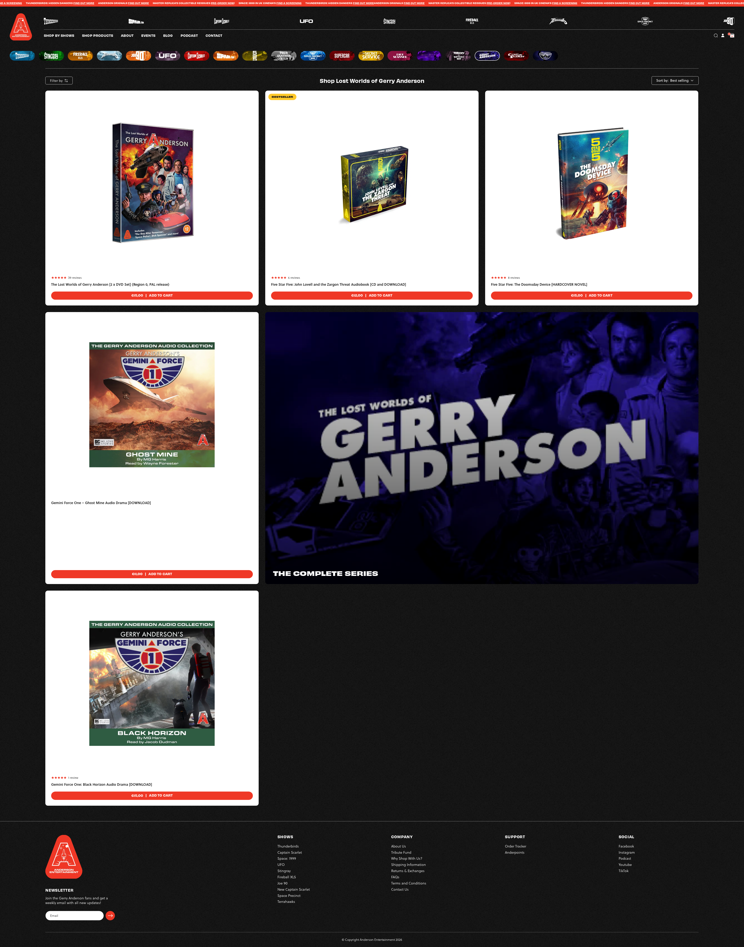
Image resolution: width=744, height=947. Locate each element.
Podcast (625, 858)
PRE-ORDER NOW (81, 3)
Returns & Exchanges (408, 870)
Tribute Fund (401, 852)
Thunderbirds (288, 846)
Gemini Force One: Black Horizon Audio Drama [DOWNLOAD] (101, 784)
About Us (398, 846)
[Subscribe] (110, 915)
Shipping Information (408, 864)
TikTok (624, 870)
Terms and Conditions (408, 883)
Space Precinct (289, 895)
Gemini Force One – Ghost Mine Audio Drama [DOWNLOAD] (101, 503)
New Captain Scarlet (293, 889)
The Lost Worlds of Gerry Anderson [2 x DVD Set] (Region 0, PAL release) (110, 284)
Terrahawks (286, 901)
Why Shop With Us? (406, 858)
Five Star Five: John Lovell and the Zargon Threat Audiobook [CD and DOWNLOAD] (338, 284)
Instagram (627, 852)
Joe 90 (282, 883)
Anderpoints (514, 852)
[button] (131, 35)
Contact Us (400, 889)
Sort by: (662, 80)
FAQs (395, 876)
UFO (281, 864)
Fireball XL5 (286, 876)
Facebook (626, 846)
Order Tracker (515, 846)
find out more (273, 3)
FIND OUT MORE (222, 3)
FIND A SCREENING (148, 3)
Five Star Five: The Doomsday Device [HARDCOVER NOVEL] (539, 284)
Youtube (625, 864)
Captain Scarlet (289, 852)
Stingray (284, 870)
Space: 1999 (286, 858)
